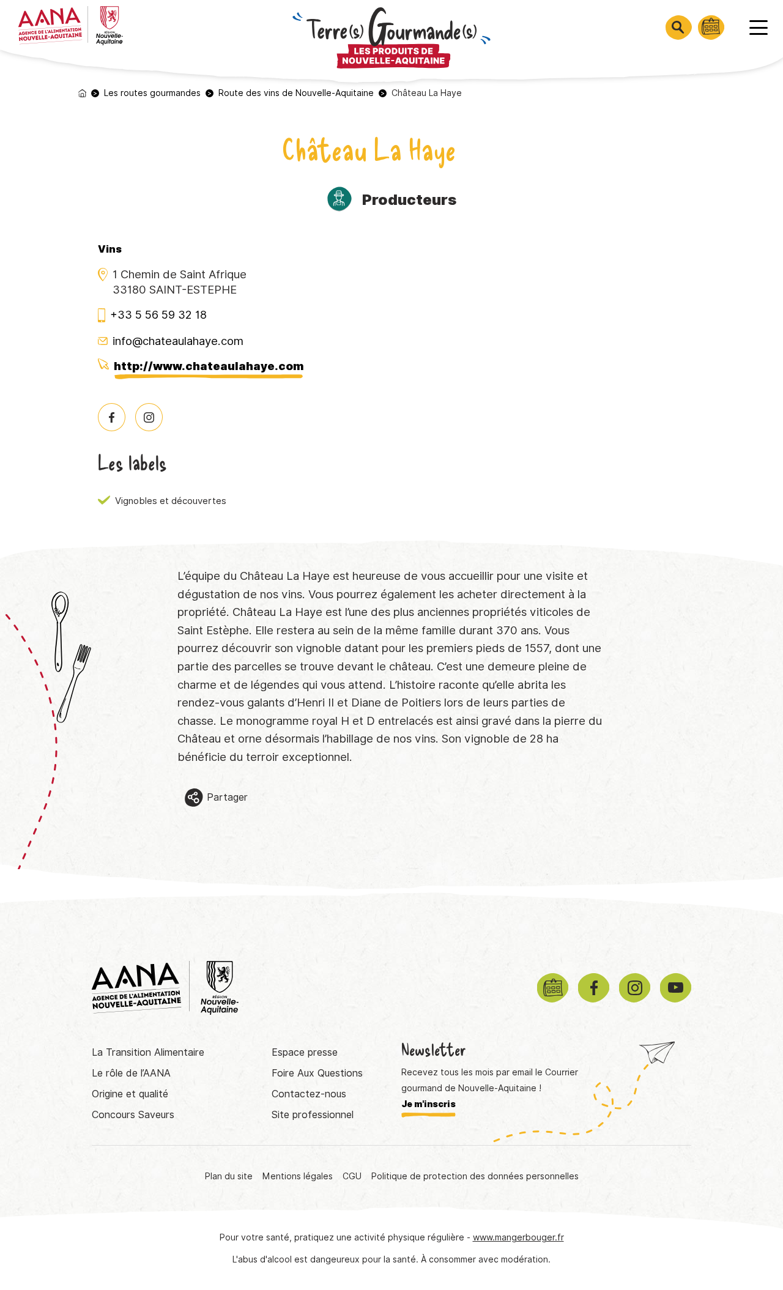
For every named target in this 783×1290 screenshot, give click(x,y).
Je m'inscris (428, 1104)
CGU (352, 1176)
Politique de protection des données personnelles (475, 1176)
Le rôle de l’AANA (131, 1073)
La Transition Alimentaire (148, 1052)
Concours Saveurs (133, 1115)
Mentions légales (297, 1176)
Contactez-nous (309, 1094)
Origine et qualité (130, 1094)
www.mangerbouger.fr (518, 1237)
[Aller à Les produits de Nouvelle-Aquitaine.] (82, 93)
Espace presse (305, 1052)
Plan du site (229, 1176)
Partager (227, 797)
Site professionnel (313, 1115)
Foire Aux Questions (317, 1073)
